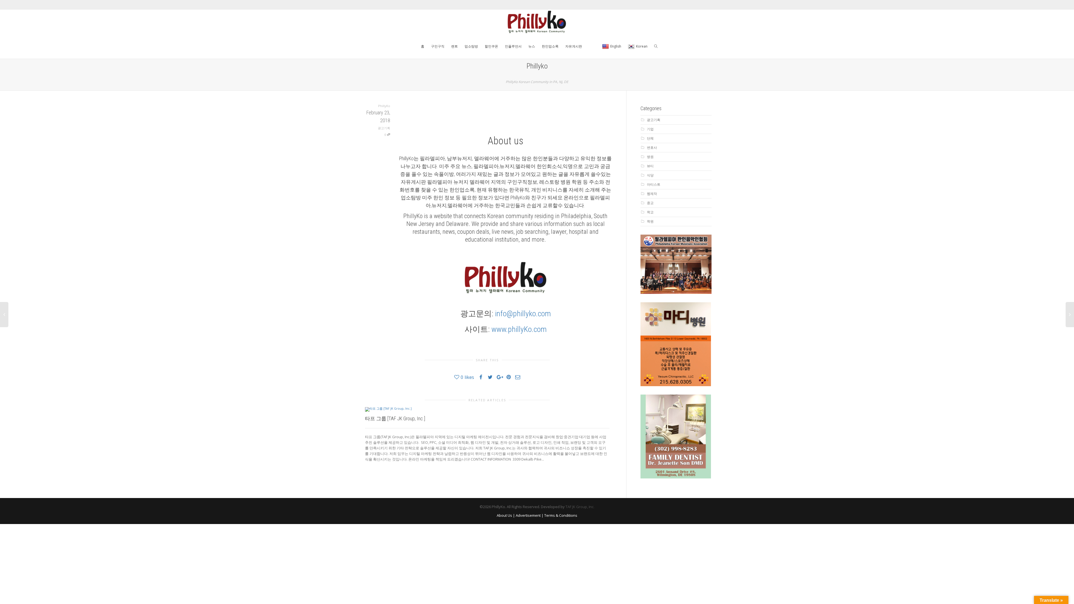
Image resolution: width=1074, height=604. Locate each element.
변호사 (652, 147)
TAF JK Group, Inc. (580, 506)
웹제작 (652, 193)
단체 (650, 138)
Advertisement (528, 515)
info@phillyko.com (523, 313)
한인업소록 (550, 46)
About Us (504, 515)
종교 (650, 202)
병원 (650, 156)
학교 (650, 212)
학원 (650, 221)
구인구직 (437, 46)
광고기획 (384, 128)
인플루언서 (513, 46)
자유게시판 (573, 46)
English (615, 46)
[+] (487, 409)
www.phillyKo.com (519, 329)
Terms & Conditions (560, 515)
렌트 (454, 46)
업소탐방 (471, 46)
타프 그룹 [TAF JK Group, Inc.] (395, 418)
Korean (641, 46)
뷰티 (650, 166)
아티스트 (653, 184)
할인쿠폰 (491, 46)
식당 (650, 175)
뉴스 (531, 46)
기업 (650, 129)
